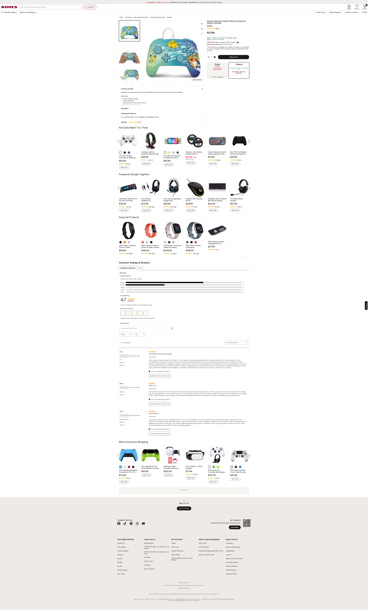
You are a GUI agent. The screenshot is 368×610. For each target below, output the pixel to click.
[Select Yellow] (169, 152)
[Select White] (120, 152)
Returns (151, 117)
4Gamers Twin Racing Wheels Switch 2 (194, 153)
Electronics (128, 17)
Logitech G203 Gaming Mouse (194, 200)
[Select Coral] (142, 242)
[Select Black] (124, 152)
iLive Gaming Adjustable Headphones (172, 200)
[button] (213, 28)
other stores (220, 76)
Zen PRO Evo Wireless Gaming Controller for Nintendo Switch (238, 153)
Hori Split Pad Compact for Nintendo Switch (171, 157)
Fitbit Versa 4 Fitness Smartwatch (193, 246)
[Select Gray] (169, 242)
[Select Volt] (217, 466)
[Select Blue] (173, 152)
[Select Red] (129, 466)
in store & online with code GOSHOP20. (205, 2)
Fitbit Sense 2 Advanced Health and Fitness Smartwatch (172, 246)
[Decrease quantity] (209, 57)
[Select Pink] (195, 242)
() (130, 164)
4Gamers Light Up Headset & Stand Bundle (150, 153)
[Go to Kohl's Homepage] (9, 7)
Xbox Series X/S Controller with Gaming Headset (216, 471)
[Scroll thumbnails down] (131, 83)
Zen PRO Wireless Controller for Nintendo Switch (127, 157)
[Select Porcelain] (147, 242)
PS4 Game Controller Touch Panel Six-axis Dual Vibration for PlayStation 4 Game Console (238, 471)
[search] (22, 7)
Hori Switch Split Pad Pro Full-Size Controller (128, 200)
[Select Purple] (129, 152)
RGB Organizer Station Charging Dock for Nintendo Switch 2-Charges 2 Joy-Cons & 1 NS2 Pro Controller (216, 243)
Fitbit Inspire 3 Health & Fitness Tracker (127, 246)
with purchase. (157, 2)
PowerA (169, 17)
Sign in (209, 39)
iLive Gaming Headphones (145, 200)
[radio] (217, 70)
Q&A (140, 268)
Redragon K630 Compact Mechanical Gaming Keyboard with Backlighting (217, 200)
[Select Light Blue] (120, 466)
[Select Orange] (124, 242)
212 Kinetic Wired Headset (236, 200)
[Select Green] (213, 466)
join (214, 39)
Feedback (366, 306)
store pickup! (178, 2)
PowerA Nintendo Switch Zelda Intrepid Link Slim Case (217, 153)
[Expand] (202, 34)
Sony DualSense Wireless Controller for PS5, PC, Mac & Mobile (128, 471)
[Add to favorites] (202, 24)
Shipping (238, 64)
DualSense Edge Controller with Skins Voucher (170, 467)
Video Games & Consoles (141, 17)
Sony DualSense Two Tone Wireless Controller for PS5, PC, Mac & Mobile (150, 467)
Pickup (217, 64)
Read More (125, 108)
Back (122, 17)
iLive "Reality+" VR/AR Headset (194, 467)
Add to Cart (124, 167)
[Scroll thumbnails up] (127, 83)
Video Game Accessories (157, 17)
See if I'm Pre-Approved (214, 44)
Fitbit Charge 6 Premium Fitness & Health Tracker (150, 246)
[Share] (202, 29)
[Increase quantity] (215, 57)
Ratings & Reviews (128, 268)
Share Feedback (184, 508)
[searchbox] (50, 7)
